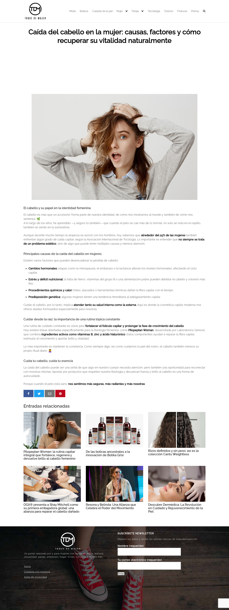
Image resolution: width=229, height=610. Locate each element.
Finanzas (182, 11)
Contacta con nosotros (37, 571)
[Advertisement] (114, 68)
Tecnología (154, 11)
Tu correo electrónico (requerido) (140, 559)
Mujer (120, 11)
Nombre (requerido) (131, 545)
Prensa (195, 11)
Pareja (135, 11)
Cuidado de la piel (102, 11)
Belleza (84, 11)
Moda (72, 11)
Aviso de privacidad (35, 577)
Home (27, 566)
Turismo (168, 11)
